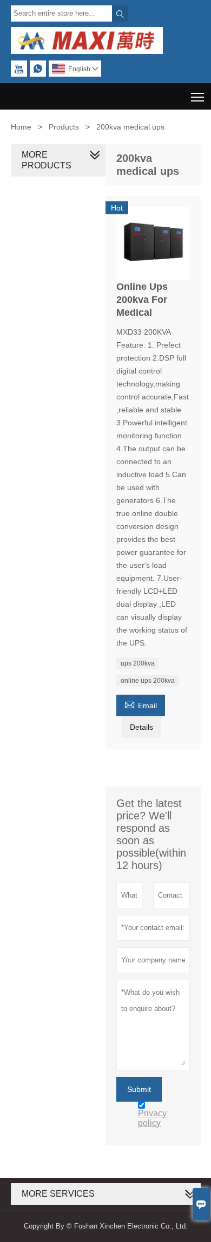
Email (140, 704)
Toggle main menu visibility (198, 96)
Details (141, 727)
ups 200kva (138, 663)
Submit (139, 1089)
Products (64, 127)
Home (21, 127)
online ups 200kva (148, 680)
